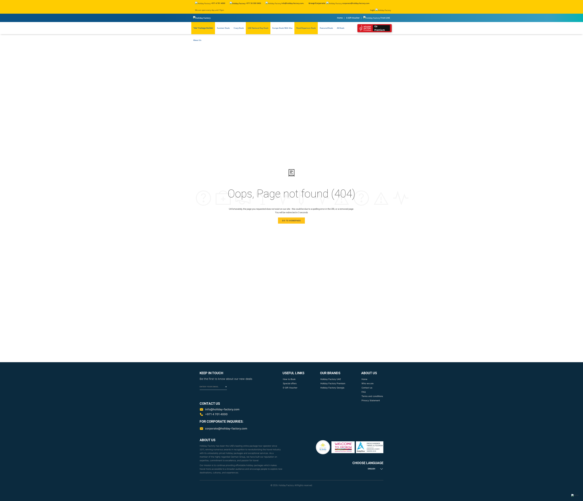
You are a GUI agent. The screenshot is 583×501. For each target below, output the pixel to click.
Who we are (367, 383)
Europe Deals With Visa (282, 28)
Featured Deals (326, 28)
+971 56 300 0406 (253, 3)
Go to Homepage (291, 221)
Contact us (366, 387)
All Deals (340, 28)
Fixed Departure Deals (306, 28)
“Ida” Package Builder (203, 28)
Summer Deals (223, 28)
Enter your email (209, 387)
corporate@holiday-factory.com (355, 3)
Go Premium (379, 28)
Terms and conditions (372, 396)
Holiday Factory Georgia (332, 387)
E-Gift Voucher (353, 17)
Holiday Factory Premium (332, 383)
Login (372, 10)
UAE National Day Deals (258, 28)
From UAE (385, 17)
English (371, 469)
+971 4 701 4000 (218, 3)
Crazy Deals (239, 28)
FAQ (363, 392)
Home (340, 17)
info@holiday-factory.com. (292, 3)
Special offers (290, 383)
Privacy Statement (370, 400)
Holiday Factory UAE (330, 379)
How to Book (289, 379)
